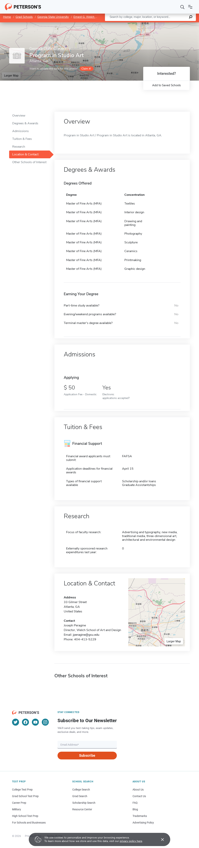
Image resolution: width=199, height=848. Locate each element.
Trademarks (140, 816)
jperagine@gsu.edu (86, 635)
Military (16, 809)
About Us (138, 789)
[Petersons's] (23, 7)
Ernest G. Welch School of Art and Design (100, 17)
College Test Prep (22, 789)
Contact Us (139, 796)
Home (7, 17)
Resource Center (82, 809)
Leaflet (153, 24)
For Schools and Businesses (29, 822)
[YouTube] (35, 722)
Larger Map (11, 75)
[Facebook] (25, 722)
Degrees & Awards (25, 123)
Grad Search (79, 796)
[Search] (182, 7)
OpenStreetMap (172, 24)
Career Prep (19, 802)
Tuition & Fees (22, 139)
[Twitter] (15, 722)
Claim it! (86, 69)
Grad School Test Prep (25, 796)
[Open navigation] (190, 7)
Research (18, 147)
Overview (18, 115)
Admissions (20, 131)
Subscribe (87, 755)
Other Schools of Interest (29, 162)
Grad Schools (24, 17)
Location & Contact (25, 154)
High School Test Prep (25, 816)
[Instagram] (45, 722)
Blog (135, 809)
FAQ (135, 802)
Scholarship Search (83, 802)
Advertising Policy (143, 822)
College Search (81, 789)
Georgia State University (53, 17)
